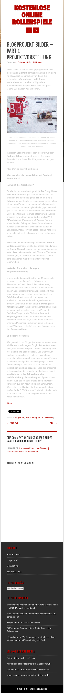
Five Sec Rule (13, 554)
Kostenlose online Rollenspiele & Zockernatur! (29, 664)
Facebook (29, 30)
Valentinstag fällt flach (34, 640)
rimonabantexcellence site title (21, 604)
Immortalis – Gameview (29, 622)
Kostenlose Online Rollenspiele (32, 15)
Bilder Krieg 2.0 (33, 418)
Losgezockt (12, 560)
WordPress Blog (14, 571)
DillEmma (37, 62)
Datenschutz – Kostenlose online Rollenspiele (28, 669)
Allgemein (19, 418)
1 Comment (47, 418)
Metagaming (12, 566)
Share (9, 403)
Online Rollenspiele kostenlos (21, 658)
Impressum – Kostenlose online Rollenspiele (28, 675)
